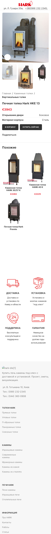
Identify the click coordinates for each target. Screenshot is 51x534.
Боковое (44, 115)
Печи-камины (8, 490)
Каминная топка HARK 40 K (37, 185)
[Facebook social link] (18, 135)
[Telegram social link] (28, 135)
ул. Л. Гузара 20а (13, 8)
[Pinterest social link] (24, 135)
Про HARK (7, 517)
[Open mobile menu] (3, 3)
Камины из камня (10, 467)
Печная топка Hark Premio (13, 227)
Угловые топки (9, 417)
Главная (6, 93)
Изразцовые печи (10, 494)
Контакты (6, 522)
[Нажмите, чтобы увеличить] (7, 57)
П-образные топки (11, 422)
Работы (5, 527)
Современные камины (9, 455)
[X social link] (21, 135)
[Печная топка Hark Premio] (13, 211)
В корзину (10, 127)
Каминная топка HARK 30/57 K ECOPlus (13, 190)
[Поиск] (47, 3)
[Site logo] (26, 3)
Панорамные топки (11, 427)
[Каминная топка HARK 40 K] (37, 168)
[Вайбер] (31, 135)
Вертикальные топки (14, 97)
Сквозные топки (10, 432)
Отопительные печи (11, 499)
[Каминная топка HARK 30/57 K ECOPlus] (13, 169)
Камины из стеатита (12, 471)
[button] (5, 37)
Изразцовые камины (12, 450)
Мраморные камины (12, 462)
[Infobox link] (12, 291)
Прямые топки (9, 412)
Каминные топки (23, 93)
